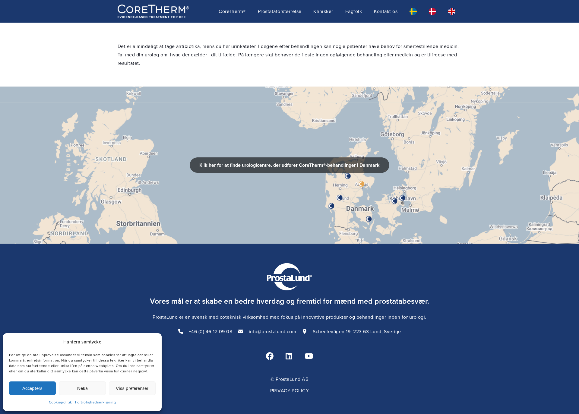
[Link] (289, 165)
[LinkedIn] (289, 356)
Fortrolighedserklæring (95, 402)
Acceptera (32, 388)
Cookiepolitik (60, 402)
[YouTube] (309, 356)
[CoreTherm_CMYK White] (153, 11)
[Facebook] (270, 356)
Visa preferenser (132, 388)
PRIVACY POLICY (289, 390)
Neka (82, 388)
